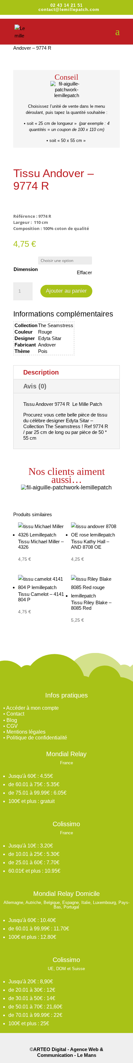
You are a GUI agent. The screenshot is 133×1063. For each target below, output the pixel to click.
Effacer (84, 272)
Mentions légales (26, 732)
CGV (12, 726)
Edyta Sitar (49, 338)
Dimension (26, 269)
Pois (42, 351)
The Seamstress (55, 325)
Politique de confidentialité (36, 737)
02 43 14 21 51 (66, 5)
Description (41, 372)
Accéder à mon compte (32, 708)
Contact (15, 714)
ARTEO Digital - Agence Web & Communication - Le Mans (68, 1052)
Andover (47, 344)
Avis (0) (34, 386)
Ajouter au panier (66, 291)
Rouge (45, 332)
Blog (11, 720)
